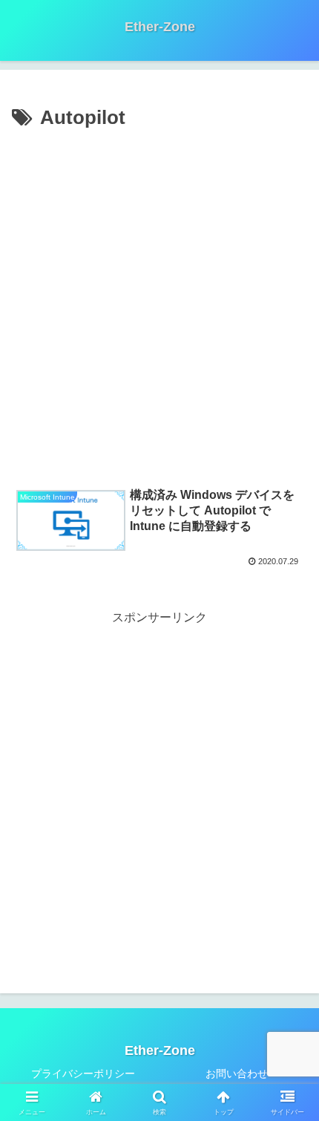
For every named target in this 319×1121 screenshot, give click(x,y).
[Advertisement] (159, 302)
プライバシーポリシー (83, 1073)
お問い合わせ (236, 1073)
